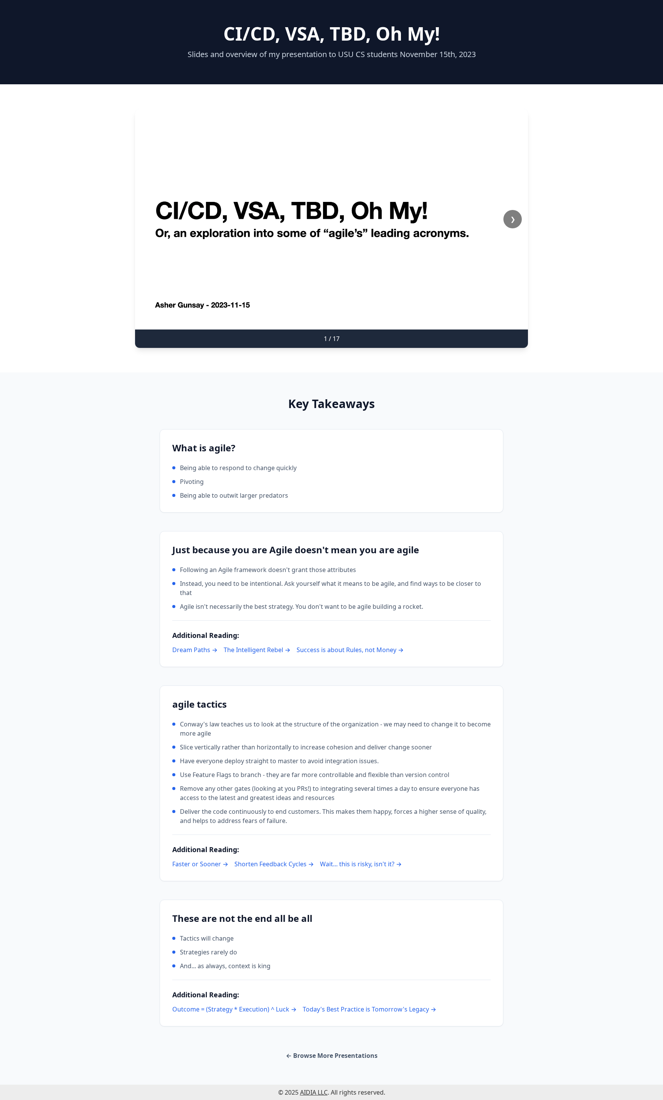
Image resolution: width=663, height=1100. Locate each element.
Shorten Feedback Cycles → (274, 864)
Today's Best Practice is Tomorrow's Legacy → (369, 1009)
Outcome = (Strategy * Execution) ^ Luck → (234, 1009)
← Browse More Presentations (332, 1055)
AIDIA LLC (314, 1092)
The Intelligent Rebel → (257, 650)
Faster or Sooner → (200, 864)
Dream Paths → (195, 650)
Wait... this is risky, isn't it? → (361, 864)
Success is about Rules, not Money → (350, 650)
